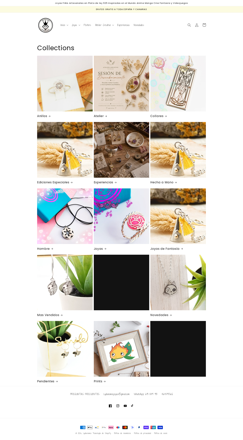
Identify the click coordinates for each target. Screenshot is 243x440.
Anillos (42, 116)
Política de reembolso (122, 433)
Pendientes (45, 381)
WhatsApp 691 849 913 (146, 394)
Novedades (159, 315)
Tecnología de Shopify (102, 433)
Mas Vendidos (48, 315)
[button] (64, 25)
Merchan (104, 282)
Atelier (99, 116)
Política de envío (160, 433)
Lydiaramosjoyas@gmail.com (117, 394)
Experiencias (103, 182)
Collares (157, 116)
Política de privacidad (142, 433)
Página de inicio (166, 349)
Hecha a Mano (161, 182)
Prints (98, 381)
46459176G (167, 394)
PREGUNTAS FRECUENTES (85, 394)
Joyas (98, 249)
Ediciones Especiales (53, 182)
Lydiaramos (87, 433)
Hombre (43, 249)
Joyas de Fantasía (165, 249)
